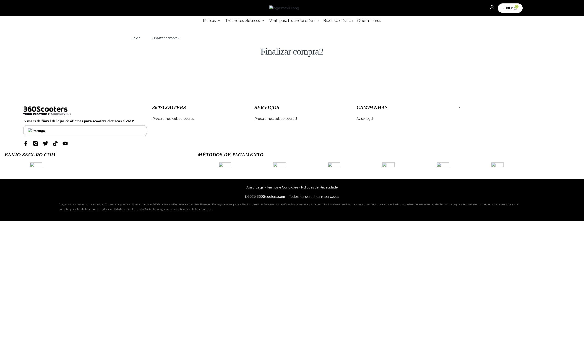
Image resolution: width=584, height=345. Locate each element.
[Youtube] (65, 143)
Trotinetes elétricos (242, 20)
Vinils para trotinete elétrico (294, 20)
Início (136, 38)
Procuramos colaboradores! (173, 119)
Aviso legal (365, 119)
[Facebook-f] (26, 143)
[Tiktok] (55, 143)
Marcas (209, 20)
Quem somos (369, 20)
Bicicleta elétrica (337, 20)
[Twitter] (45, 143)
